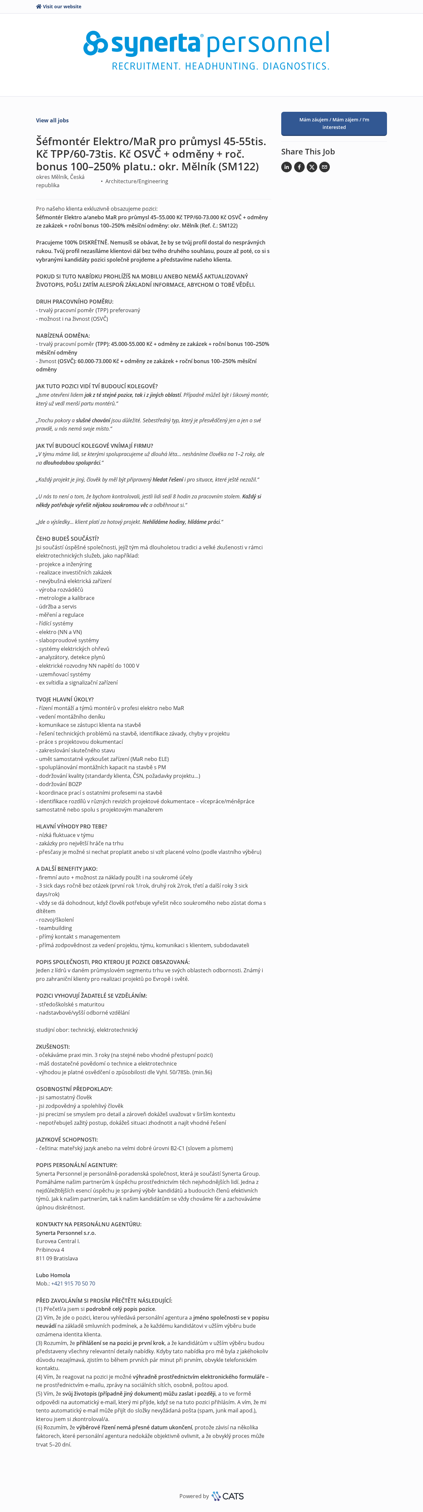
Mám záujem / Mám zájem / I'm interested (334, 123)
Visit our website (62, 6)
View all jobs (52, 120)
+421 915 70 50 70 (73, 1283)
